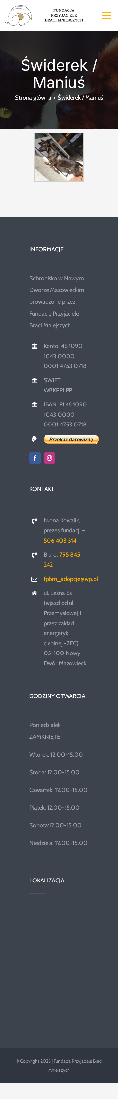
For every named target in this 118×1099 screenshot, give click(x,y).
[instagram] (49, 458)
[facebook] (35, 458)
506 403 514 (60, 540)
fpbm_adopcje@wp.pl (71, 579)
